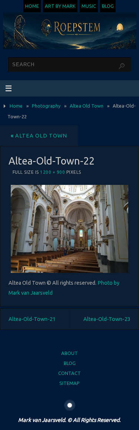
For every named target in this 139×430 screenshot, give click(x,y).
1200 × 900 (52, 172)
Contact (69, 373)
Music (89, 6)
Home (32, 6)
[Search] (121, 66)
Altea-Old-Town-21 (32, 319)
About (69, 353)
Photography (46, 105)
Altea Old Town (86, 105)
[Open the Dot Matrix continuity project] (70, 405)
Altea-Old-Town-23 (106, 319)
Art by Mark (60, 6)
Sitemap (69, 383)
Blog (108, 6)
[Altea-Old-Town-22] (70, 228)
